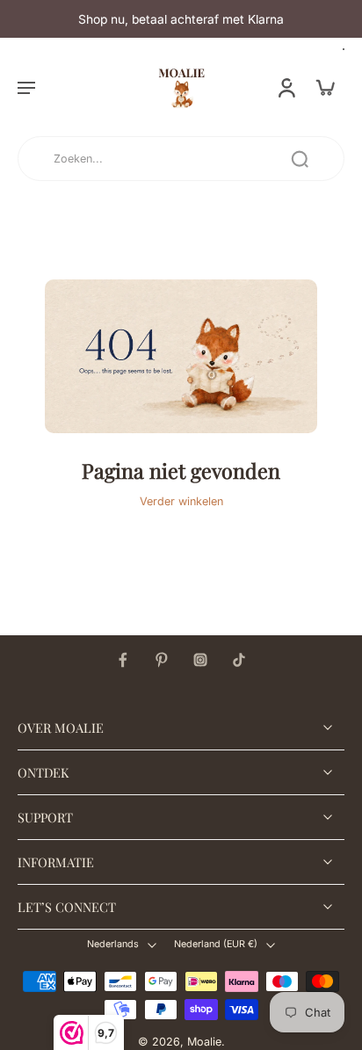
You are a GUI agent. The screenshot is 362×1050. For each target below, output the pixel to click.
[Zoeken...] (299, 159)
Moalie (204, 1042)
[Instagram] (200, 660)
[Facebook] (123, 660)
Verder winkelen (181, 501)
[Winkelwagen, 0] (325, 87)
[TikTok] (239, 660)
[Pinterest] (161, 660)
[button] (26, 87)
